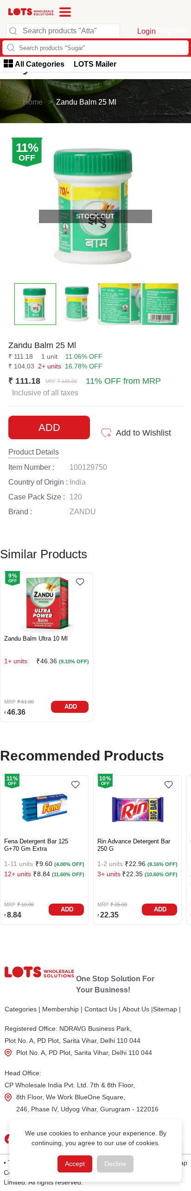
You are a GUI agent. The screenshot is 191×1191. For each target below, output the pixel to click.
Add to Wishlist (143, 432)
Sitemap (167, 1009)
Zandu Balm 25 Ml (86, 102)
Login (146, 31)
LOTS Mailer (95, 64)
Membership (62, 1009)
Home (33, 102)
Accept (75, 1163)
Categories (22, 1009)
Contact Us (102, 1009)
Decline (115, 1163)
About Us (137, 1009)
